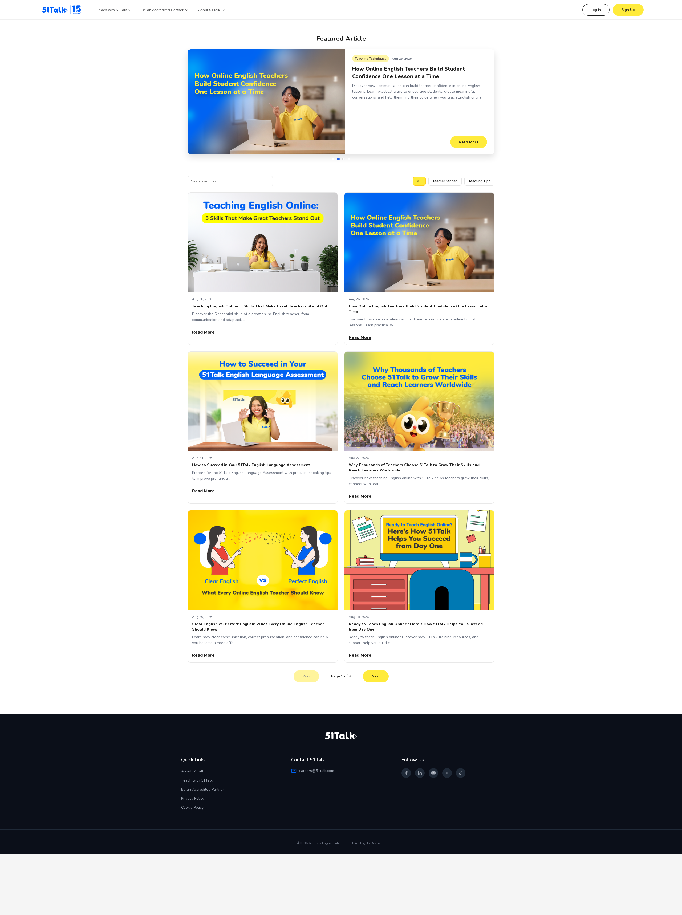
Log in (596, 9)
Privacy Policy (192, 798)
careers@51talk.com (316, 770)
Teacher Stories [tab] (445, 181)
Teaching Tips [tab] (479, 181)
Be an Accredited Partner (202, 789)
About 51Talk (192, 771)
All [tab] (419, 181)
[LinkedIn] (420, 773)
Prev (306, 676)
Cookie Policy (192, 807)
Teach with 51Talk (197, 780)
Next (376, 676)
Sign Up (628, 9)
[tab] (333, 159)
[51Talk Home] (62, 9)
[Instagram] (447, 773)
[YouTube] (433, 773)
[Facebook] (406, 773)
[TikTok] (460, 773)
